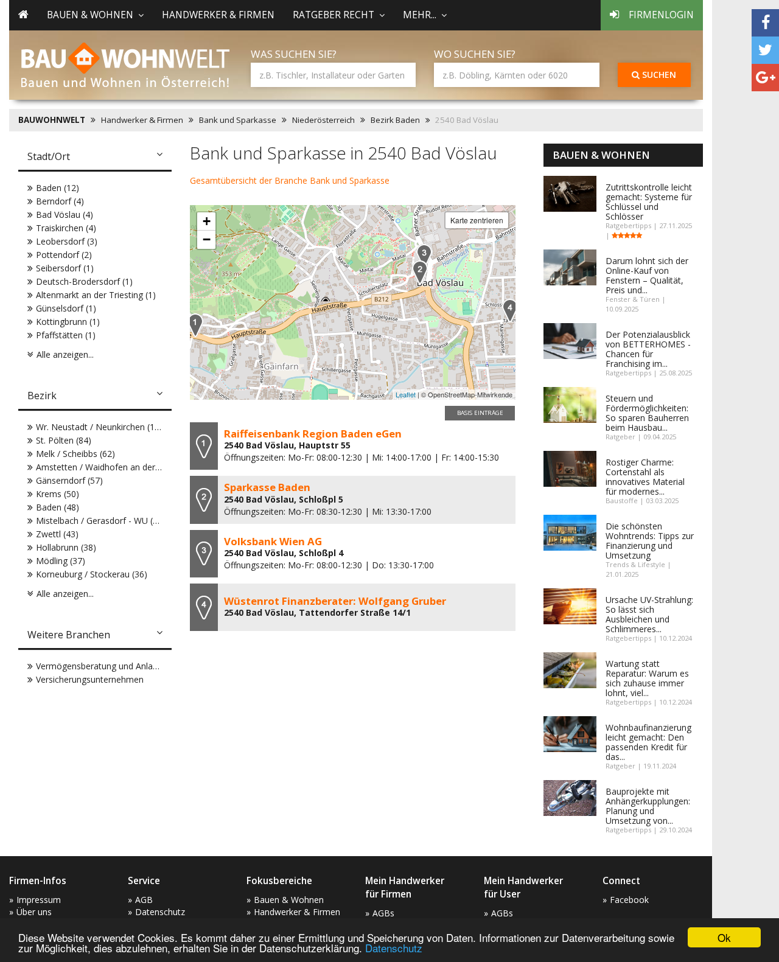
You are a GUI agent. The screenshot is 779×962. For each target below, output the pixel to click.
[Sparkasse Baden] (420, 272)
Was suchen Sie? (294, 53)
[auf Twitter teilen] (765, 50)
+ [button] (207, 221)
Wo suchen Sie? (474, 53)
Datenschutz (393, 947)
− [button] (207, 239)
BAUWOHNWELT (51, 119)
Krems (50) (57, 494)
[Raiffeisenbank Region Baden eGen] (195, 325)
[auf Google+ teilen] (765, 77)
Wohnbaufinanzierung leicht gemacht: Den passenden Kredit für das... (648, 742)
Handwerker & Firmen (218, 15)
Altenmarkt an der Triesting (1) (96, 295)
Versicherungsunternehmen (90, 679)
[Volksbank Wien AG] (424, 256)
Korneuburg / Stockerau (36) (91, 574)
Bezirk (42, 395)
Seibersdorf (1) (65, 268)
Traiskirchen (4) (66, 228)
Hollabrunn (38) (66, 547)
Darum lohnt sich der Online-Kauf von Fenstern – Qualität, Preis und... (647, 275)
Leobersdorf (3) (66, 241)
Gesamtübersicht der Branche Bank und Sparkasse (290, 180)
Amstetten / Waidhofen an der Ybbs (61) (115, 467)
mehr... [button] (419, 15)
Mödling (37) (60, 560)
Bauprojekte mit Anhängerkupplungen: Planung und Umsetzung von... (648, 806)
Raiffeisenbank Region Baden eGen (313, 434)
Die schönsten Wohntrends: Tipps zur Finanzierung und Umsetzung (650, 540)
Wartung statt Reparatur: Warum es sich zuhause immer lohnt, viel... (647, 678)
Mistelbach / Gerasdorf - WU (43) (101, 520)
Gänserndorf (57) (69, 480)
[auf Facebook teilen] (765, 23)
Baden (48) (57, 507)
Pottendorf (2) (64, 254)
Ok (724, 937)
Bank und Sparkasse (237, 119)
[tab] (95, 158)
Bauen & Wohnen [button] (90, 15)
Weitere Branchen (68, 634)
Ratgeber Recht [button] (333, 15)
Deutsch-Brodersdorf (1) (84, 281)
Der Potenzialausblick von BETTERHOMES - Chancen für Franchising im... (648, 349)
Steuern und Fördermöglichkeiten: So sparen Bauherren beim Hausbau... (647, 412)
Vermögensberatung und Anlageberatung (117, 666)
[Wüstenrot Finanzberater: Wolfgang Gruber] (510, 310)
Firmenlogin (661, 15)
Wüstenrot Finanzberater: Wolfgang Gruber (335, 601)
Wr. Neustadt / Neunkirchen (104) (101, 427)
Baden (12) (57, 187)
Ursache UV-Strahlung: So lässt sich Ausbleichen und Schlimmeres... (649, 614)
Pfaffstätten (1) (66, 335)
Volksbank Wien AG (273, 541)
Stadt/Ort (48, 156)
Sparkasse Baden (267, 487)
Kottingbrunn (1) (68, 321)
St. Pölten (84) (63, 440)
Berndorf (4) (60, 201)
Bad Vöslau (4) (64, 214)
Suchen (658, 74)
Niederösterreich (323, 119)
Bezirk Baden (395, 119)
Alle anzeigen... (65, 354)
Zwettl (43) (57, 534)
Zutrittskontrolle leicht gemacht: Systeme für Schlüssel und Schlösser (649, 201)
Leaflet (406, 394)
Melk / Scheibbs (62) (75, 453)
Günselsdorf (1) (66, 308)
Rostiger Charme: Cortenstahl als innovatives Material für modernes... (645, 476)
